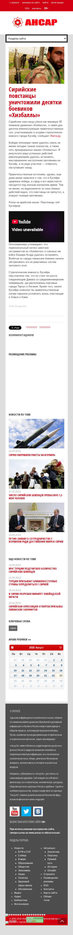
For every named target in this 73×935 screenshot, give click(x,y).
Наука (21, 874)
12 (30, 670)
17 (15, 675)
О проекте (49, 874)
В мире (22, 859)
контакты (36, 8)
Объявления (25, 889)
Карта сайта (50, 892)
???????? (31, 327)
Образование (25, 863)
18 (22, 675)
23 (61, 675)
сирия (13, 628)
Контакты (49, 889)
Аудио (17, 896)
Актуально (49, 848)
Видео (17, 892)
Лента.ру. (55, 135)
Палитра (23, 878)
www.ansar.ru (36, 832)
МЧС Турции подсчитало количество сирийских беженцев (33, 570)
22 (53, 675)
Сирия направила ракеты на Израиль (32, 455)
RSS (27, 8)
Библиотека (20, 900)
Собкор (22, 855)
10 (15, 670)
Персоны (52, 855)
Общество (23, 866)
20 (38, 675)
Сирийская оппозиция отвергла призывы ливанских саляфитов (36, 608)
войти (45, 2)
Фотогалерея (21, 904)
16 (61, 670)
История (52, 866)
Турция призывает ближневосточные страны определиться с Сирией (33, 582)
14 (45, 670)
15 (53, 670)
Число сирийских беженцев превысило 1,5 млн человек (35, 496)
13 (38, 670)
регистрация (57, 2)
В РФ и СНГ (24, 851)
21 (45, 675)
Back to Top (62, 921)
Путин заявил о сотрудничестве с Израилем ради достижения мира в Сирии (36, 540)
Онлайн (51, 870)
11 (23, 670)
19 (30, 675)
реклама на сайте (31, 2)
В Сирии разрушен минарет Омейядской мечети (34, 595)
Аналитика (53, 851)
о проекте (14, 2)
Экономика (24, 870)
